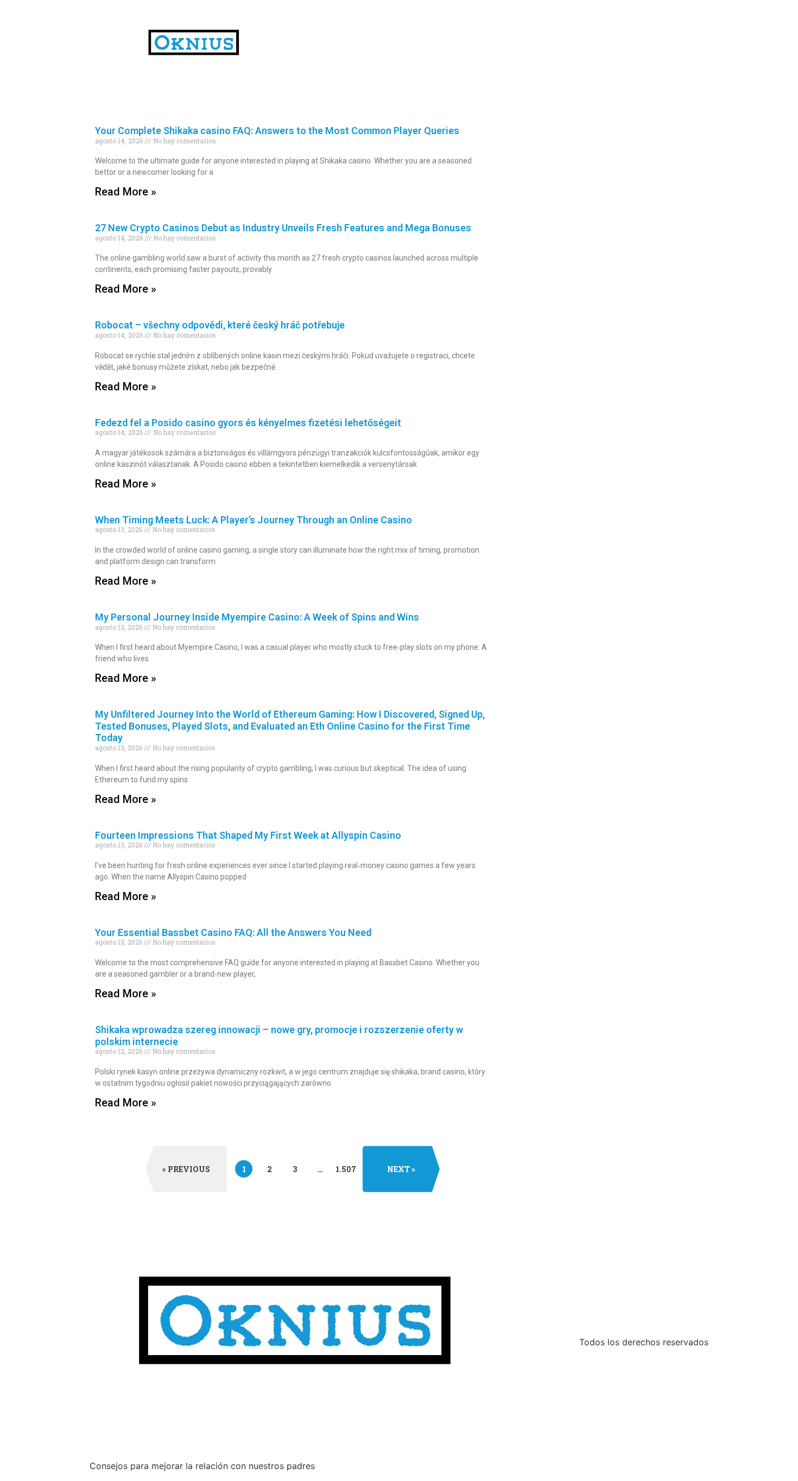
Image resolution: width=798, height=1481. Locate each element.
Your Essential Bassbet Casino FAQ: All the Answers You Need (233, 932)
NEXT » (401, 1169)
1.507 (345, 1167)
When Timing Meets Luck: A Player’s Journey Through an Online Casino (253, 520)
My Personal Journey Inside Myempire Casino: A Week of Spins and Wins (257, 617)
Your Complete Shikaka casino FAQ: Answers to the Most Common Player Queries (277, 130)
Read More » (125, 191)
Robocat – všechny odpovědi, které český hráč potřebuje (220, 325)
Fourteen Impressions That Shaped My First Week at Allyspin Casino (248, 835)
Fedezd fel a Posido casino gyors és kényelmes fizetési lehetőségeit (248, 422)
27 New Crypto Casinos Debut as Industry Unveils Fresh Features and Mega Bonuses (283, 227)
